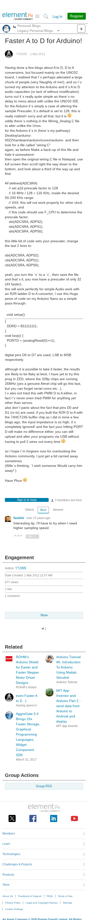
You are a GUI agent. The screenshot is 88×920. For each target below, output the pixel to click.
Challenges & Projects (17, 864)
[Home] (17, 16)
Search (46, 16)
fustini (19, 518)
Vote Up (15, 536)
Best (43, 510)
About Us (7, 896)
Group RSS (44, 786)
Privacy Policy (13, 902)
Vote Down (21, 536)
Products (8, 874)
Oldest (29, 509)
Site (37, 16)
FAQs (50, 896)
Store (6, 884)
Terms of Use (65, 896)
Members (8, 833)
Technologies (11, 854)
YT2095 (21, 54)
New (81, 28)
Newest (58, 509)
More (14, 27)
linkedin (53, 818)
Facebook (32, 818)
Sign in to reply (27, 500)
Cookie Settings (14, 909)
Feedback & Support (30, 896)
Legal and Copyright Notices (42, 902)
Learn (6, 843)
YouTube (74, 818)
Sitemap (67, 902)
